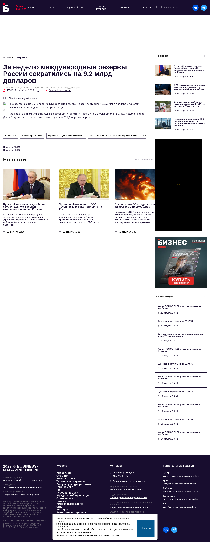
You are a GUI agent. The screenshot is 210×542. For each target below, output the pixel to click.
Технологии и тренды (70, 481)
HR (58, 489)
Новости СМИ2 (11, 147)
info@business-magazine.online (126, 489)
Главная (49, 7)
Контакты (149, 7)
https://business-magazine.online (21, 98)
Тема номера (64, 487)
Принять (146, 528)
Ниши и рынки (65, 478)
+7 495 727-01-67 (119, 476)
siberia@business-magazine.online (181, 491)
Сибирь (167, 488)
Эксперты (62, 509)
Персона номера (67, 492)
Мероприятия (20, 57)
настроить (75, 535)
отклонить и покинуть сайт (104, 535)
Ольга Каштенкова (60, 90)
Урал (165, 480)
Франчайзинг (75, 7)
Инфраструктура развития (73, 484)
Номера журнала (101, 7)
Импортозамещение (69, 504)
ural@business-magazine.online (179, 483)
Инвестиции (64, 473)
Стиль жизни (64, 498)
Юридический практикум (72, 495)
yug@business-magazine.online (179, 507)
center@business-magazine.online (181, 476)
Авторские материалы (71, 512)
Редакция (125, 7)
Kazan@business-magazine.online (181, 499)
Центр (166, 472)
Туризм (61, 501)
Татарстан (169, 496)
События (62, 475)
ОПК (59, 506)
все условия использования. (73, 532)
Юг (164, 503)
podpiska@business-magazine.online (129, 507)
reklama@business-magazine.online (128, 497)
